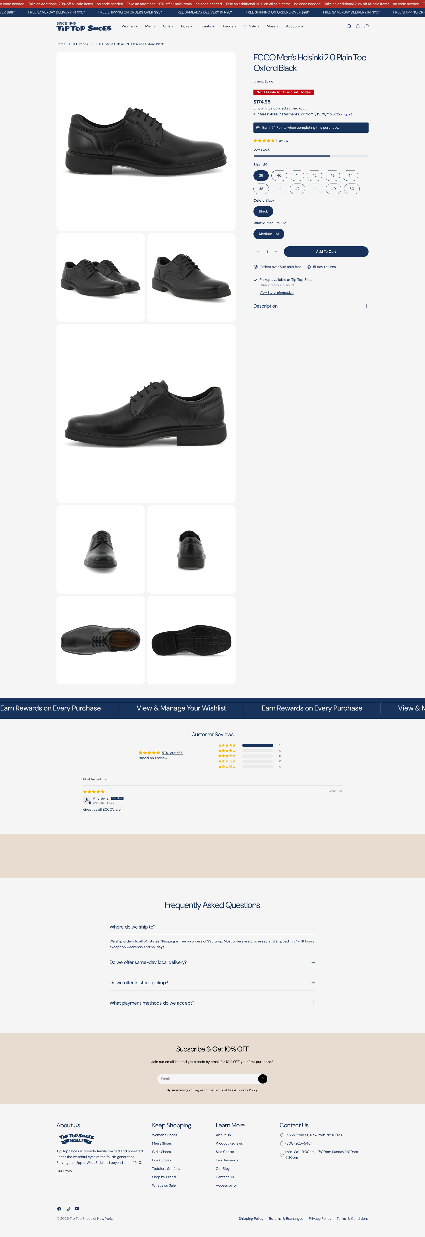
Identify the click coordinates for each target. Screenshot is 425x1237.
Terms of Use (223, 1090)
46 (282, 190)
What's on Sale (164, 1185)
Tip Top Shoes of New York (91, 1218)
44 (350, 175)
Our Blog (223, 1168)
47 (297, 188)
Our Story (64, 1171)
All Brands (80, 44)
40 (279, 175)
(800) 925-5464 (299, 1143)
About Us (223, 1135)
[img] (93, 791)
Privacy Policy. (248, 1090)
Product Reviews (229, 1143)
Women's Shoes (164, 1135)
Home (60, 44)
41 (297, 175)
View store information (277, 293)
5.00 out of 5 (172, 753)
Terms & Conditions (353, 1218)
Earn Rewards (227, 1160)
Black (263, 211)
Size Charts (225, 1151)
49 (333, 188)
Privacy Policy (320, 1218)
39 (261, 175)
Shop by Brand (164, 1177)
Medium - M (269, 234)
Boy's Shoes (161, 1160)
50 (352, 188)
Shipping (260, 108)
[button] (264, 140)
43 (332, 175)
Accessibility (226, 1185)
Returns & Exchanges (286, 1218)
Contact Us (225, 1177)
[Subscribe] (262, 1079)
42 (314, 175)
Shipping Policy (251, 1218)
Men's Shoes (162, 1143)
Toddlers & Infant (166, 1168)
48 (318, 190)
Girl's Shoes (161, 1151)
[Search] (349, 26)
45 (261, 188)
